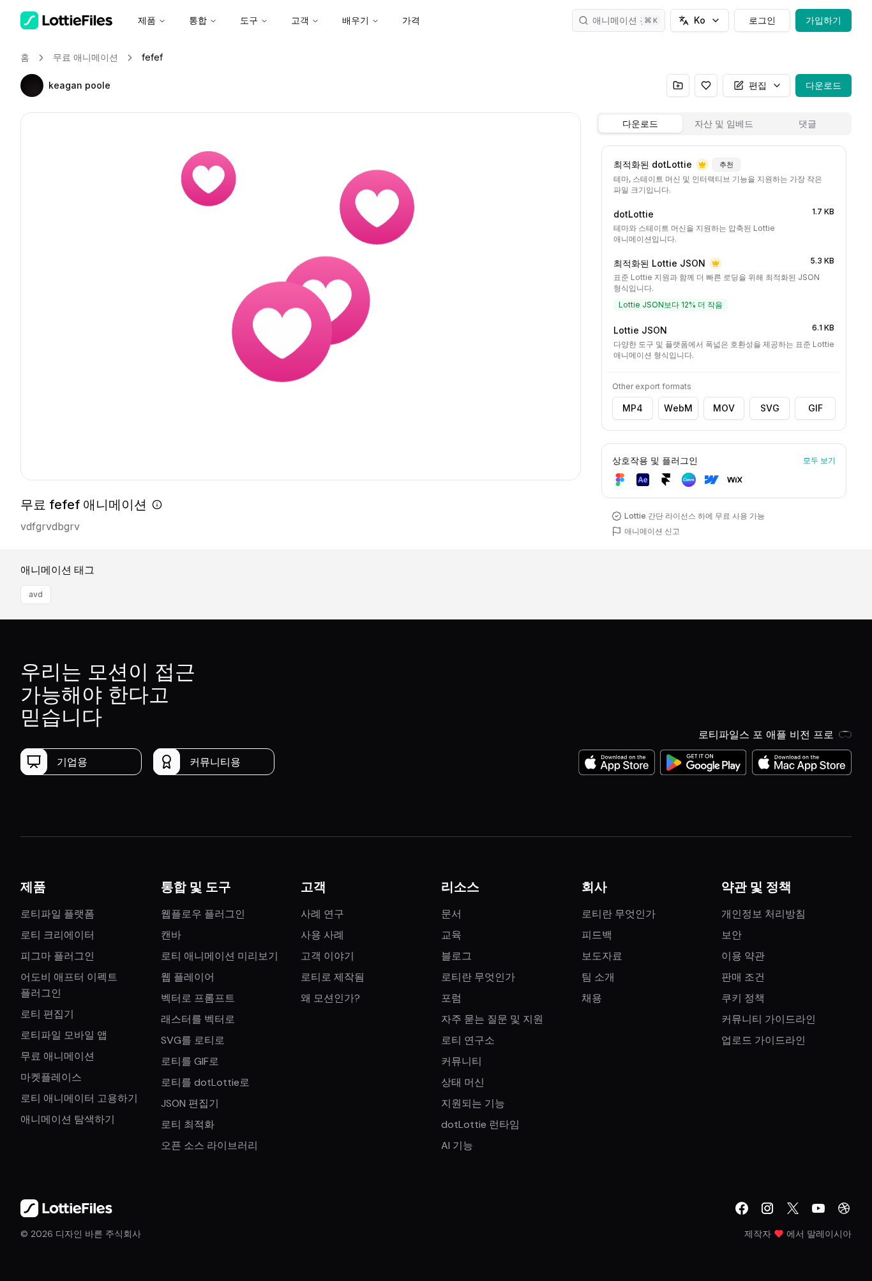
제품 (147, 20)
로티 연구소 (468, 1040)
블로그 (456, 956)
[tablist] (724, 123)
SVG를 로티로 (193, 1040)
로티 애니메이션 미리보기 (219, 956)
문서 (451, 914)
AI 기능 (457, 1145)
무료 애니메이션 (57, 1056)
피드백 (597, 935)
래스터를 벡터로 (198, 1019)
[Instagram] (767, 1208)
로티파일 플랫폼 (57, 914)
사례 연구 (322, 914)
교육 (451, 935)
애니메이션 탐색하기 (67, 1119)
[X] (793, 1208)
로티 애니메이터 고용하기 (79, 1098)
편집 (758, 85)
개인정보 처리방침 (763, 914)
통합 (198, 20)
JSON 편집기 (190, 1103)
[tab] (640, 124)
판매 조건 (743, 977)
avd (36, 594)
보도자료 (602, 956)
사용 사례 (322, 935)
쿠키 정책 (743, 998)
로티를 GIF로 (190, 1061)
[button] (31, 85)
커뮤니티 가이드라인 (768, 1019)
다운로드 (823, 85)
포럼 (451, 998)
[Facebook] (741, 1208)
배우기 (355, 20)
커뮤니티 (461, 1061)
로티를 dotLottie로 (205, 1082)
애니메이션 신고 (652, 531)
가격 (411, 20)
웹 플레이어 (187, 977)
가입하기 (823, 20)
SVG (769, 408)
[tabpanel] (724, 344)
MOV (724, 408)
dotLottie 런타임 (480, 1124)
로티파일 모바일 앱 (63, 1035)
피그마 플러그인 (57, 956)
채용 (592, 998)
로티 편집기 (47, 1014)
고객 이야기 (327, 956)
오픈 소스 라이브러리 (209, 1145)
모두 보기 (819, 460)
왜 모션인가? (330, 998)
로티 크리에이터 (57, 935)
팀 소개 (598, 977)
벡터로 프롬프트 (198, 998)
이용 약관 (743, 956)
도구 (249, 20)
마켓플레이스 (51, 1077)
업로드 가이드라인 (763, 1040)
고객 (300, 20)
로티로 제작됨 (333, 977)
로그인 (762, 20)
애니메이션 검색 (625, 20)
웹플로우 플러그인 (203, 914)
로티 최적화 (187, 1124)
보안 (731, 935)
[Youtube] (818, 1208)
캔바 (171, 935)
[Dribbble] (844, 1208)
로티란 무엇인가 (478, 977)
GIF (815, 408)
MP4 (632, 408)
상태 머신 (463, 1082)
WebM (678, 408)
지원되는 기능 (473, 1103)
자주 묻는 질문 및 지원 (492, 1019)
